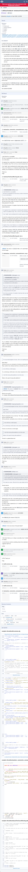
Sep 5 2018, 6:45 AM (8, 153)
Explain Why (12, 575)
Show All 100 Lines (16, 634)
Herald (4, 104)
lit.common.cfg (9, 617)
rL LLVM (4, 97)
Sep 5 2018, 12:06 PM (8, 400)
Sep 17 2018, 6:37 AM (8, 582)
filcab (5, 31)
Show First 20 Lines (8, 634)
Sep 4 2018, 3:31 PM (8, 126)
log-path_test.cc (10, 624)
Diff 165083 (20, 513)
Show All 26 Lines (16, 675)
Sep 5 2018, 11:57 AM (8, 271)
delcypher (8, 16)
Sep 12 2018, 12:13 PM (8, 535)
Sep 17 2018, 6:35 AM (7, 576)
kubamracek (6, 26)
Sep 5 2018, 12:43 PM (8, 443)
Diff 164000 (20, 136)
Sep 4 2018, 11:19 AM (7, 102)
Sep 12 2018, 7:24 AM (8, 514)
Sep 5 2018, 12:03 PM (8, 356)
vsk (4, 24)
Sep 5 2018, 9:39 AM (8, 186)
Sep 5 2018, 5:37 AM (7, 149)
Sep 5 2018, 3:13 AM (8, 137)
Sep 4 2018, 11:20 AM (7, 110)
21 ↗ (5, 255)
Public (10, 13)
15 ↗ (5, 238)
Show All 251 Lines (16, 757)
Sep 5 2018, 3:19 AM (7, 145)
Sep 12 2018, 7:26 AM (8, 522)
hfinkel (5, 30)
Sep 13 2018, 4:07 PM (8, 555)
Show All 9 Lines (16, 868)
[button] (27, 1)
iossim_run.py (10, 620)
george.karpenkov (7, 27)
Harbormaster (6, 108)
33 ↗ (5, 119)
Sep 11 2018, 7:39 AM (8, 468)
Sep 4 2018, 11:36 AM (8, 114)
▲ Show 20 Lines (8, 757)
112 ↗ (5, 566)
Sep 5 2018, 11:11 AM (8, 245)
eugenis (5, 29)
